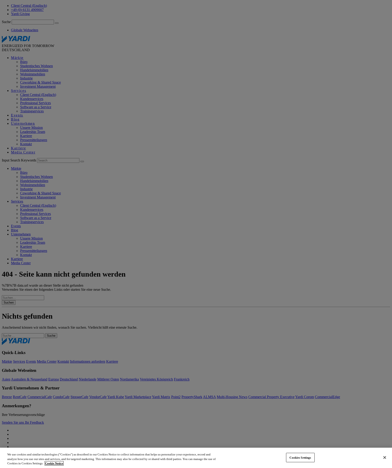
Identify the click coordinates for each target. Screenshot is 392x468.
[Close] (385, 457)
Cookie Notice (54, 463)
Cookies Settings (300, 457)
